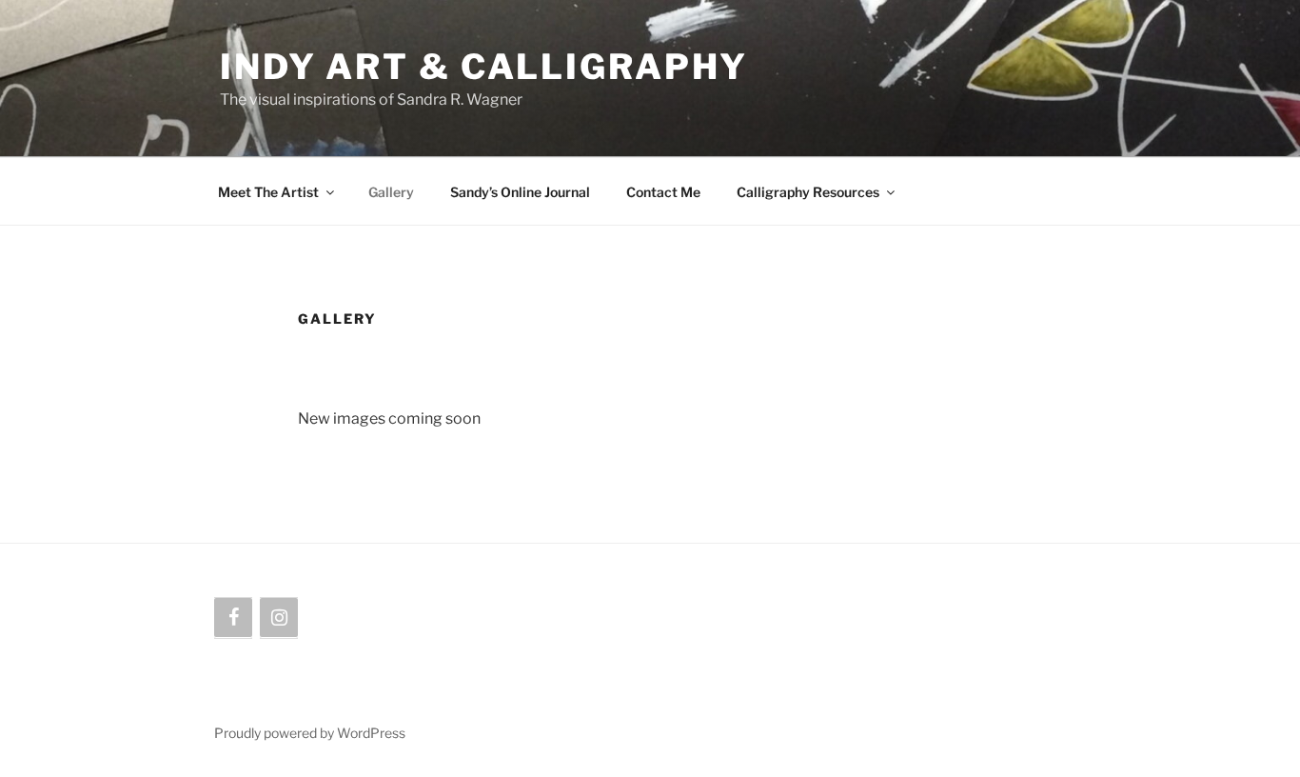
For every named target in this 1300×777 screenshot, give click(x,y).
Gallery (391, 192)
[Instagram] (279, 618)
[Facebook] (233, 618)
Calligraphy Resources (808, 192)
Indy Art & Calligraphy (484, 67)
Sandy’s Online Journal (520, 192)
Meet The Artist (268, 192)
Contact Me (663, 192)
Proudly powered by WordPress (309, 733)
